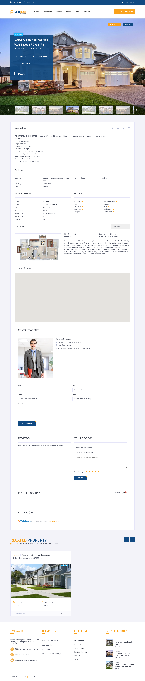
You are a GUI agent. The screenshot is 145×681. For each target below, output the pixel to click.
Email (20, 394)
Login (126, 2)
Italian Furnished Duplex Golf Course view (124, 643)
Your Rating (78, 471)
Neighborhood (79, 178)
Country (18, 184)
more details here (54, 521)
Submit (80, 478)
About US (77, 644)
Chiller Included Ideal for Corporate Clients (124, 654)
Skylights (77, 212)
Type (17, 204)
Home (36, 11)
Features (86, 11)
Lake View (77, 207)
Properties (47, 11)
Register (132, 2)
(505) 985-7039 (64, 345)
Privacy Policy (79, 648)
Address (18, 178)
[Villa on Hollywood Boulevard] (41, 581)
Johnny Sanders (63, 339)
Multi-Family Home (50, 204)
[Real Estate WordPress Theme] (20, 11)
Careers (77, 656)
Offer (17, 201)
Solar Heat (78, 209)
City (16, 187)
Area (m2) (19, 210)
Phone (74, 385)
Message (21, 403)
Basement (78, 201)
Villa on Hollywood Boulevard (36, 555)
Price (16, 207)
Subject (75, 394)
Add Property (127, 12)
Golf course (108, 209)
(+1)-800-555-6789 (31, 2)
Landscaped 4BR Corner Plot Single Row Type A (124, 666)
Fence (76, 204)
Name (20, 385)
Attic (105, 207)
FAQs (76, 660)
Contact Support (80, 652)
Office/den (108, 212)
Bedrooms (19, 213)
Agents (59, 11)
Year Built (18, 219)
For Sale (46, 201)
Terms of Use (79, 640)
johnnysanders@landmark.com (70, 342)
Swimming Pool (109, 201)
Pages (68, 11)
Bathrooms (19, 216)
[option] (72, 66)
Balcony (107, 204)
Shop (77, 11)
